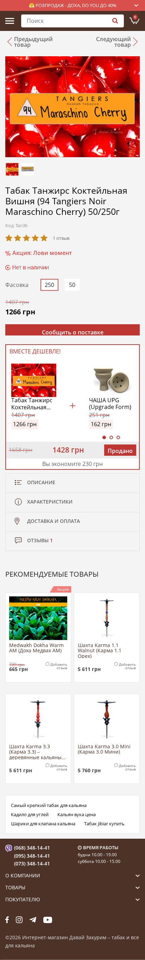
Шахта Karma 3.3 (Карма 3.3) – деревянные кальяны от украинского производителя (35, 752)
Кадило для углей (30, 814)
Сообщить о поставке (72, 331)
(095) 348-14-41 (32, 855)
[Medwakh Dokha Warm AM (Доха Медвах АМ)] (38, 618)
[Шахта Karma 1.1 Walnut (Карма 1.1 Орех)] (107, 618)
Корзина (135, 16)
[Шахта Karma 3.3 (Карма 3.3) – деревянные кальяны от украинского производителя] (38, 719)
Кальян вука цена (76, 814)
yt (47, 919)
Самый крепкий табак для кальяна (49, 805)
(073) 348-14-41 (32, 863)
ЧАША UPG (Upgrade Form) (110, 403)
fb (7, 919)
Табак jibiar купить (104, 823)
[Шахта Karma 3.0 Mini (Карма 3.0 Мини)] (107, 719)
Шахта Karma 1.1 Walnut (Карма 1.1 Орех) (99, 650)
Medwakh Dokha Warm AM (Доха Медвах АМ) (36, 648)
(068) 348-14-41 (32, 847)
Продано (120, 451)
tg (33, 919)
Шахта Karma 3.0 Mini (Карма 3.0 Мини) (104, 749)
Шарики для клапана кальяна (43, 823)
